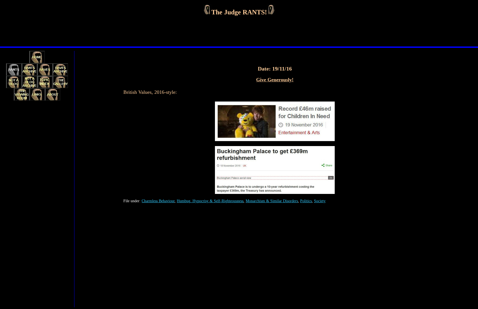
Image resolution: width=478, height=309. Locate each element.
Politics (306, 201)
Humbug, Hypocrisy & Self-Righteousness (210, 201)
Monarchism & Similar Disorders (272, 201)
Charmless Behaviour (158, 201)
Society (320, 201)
